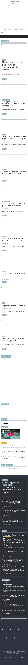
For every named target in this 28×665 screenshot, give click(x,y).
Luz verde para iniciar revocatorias (13, 273)
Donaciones (18, 651)
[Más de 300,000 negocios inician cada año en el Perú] (13, 610)
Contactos (23, 651)
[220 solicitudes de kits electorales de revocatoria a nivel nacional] (14, 44)
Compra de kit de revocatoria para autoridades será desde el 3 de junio (13, 240)
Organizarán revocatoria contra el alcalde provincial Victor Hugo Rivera (13, 205)
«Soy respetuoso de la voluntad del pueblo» (13, 306)
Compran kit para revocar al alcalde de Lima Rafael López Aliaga (14, 172)
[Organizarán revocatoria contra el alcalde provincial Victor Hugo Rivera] (14, 186)
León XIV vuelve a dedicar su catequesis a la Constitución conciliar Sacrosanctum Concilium (12, 562)
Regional (7, 99)
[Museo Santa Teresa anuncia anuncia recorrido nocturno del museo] (14, 519)
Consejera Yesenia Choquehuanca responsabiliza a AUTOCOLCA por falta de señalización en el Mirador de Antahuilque (13, 514)
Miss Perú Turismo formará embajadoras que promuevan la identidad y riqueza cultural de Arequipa (13, 490)
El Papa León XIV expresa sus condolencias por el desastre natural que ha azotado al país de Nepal (14, 541)
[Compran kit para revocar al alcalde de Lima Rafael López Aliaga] (14, 154)
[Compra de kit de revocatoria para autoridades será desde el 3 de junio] (14, 221)
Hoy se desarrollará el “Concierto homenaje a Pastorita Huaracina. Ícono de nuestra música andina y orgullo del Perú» (13, 451)
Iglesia (4, 536)
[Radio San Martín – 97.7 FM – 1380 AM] (2, 36)
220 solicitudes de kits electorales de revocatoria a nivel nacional (12, 66)
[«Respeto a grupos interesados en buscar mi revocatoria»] (14, 320)
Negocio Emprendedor (7, 584)
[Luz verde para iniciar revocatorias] (14, 256)
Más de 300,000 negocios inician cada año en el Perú (14, 612)
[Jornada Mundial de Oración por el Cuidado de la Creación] (14, 551)
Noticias (8, 536)
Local (3, 99)
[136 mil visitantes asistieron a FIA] (14, 583)
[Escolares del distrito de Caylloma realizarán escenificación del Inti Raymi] (14, 501)
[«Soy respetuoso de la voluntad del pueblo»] (14, 287)
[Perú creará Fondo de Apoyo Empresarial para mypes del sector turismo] (14, 595)
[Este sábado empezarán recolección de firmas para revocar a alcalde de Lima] (14, 119)
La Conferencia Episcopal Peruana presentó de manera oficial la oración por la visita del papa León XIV (13, 570)
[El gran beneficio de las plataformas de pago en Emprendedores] (14, 603)
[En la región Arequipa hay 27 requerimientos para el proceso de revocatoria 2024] (14, 84)
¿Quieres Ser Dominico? (10, 651)
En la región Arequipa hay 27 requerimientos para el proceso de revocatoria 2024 (13, 103)
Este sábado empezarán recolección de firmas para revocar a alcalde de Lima (14, 138)
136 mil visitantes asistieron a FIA (14, 587)
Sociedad (5, 485)
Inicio (4, 651)
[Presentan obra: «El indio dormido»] (9, 456)
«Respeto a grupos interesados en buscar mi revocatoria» (13, 339)
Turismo (9, 485)
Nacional (4, 59)
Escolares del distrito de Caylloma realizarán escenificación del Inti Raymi (12, 504)
